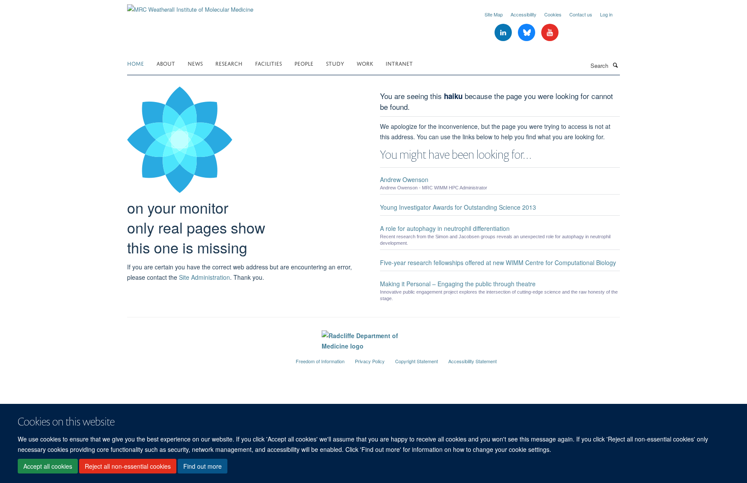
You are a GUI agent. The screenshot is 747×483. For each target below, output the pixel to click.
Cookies (553, 14)
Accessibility (523, 14)
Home (135, 63)
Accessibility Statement (472, 361)
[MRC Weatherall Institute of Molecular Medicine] (190, 6)
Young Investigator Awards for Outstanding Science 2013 (458, 207)
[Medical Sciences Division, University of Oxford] (205, 357)
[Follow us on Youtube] (550, 33)
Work (365, 63)
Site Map (494, 14)
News (195, 63)
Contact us (580, 14)
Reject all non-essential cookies (128, 466)
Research (229, 63)
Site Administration (204, 277)
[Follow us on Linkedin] (504, 33)
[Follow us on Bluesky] (527, 33)
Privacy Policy (370, 361)
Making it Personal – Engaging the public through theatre (458, 283)
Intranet (399, 63)
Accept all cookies (47, 466)
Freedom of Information (320, 361)
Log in (606, 14)
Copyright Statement (416, 361)
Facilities (268, 63)
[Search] (615, 65)
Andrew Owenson (404, 179)
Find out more (202, 466)
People (303, 63)
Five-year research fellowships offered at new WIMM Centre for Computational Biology (498, 262)
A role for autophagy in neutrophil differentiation (445, 228)
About (165, 63)
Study (335, 63)
